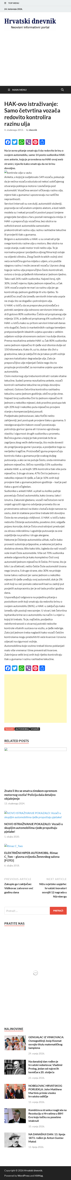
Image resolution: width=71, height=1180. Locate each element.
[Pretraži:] (35, 911)
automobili (22, 729)
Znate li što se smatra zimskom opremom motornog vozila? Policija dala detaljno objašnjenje (30, 794)
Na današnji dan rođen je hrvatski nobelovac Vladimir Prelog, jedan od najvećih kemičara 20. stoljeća (45, 1067)
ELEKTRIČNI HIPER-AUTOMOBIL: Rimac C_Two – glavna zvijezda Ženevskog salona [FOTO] (31, 856)
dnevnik (33, 130)
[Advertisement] (35, 61)
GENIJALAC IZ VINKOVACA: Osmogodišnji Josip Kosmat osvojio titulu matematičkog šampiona (46, 1042)
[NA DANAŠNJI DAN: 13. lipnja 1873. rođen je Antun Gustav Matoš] (15, 1134)
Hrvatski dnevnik (33, 1170)
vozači (35, 729)
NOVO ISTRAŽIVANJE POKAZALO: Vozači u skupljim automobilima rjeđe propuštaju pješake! (33, 827)
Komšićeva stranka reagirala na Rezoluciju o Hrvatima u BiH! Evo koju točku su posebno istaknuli (47, 1115)
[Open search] (62, 90)
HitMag (39, 1175)
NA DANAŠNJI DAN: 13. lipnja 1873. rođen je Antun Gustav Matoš (46, 1137)
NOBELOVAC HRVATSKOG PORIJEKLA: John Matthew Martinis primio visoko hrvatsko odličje (45, 1091)
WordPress (24, 1175)
